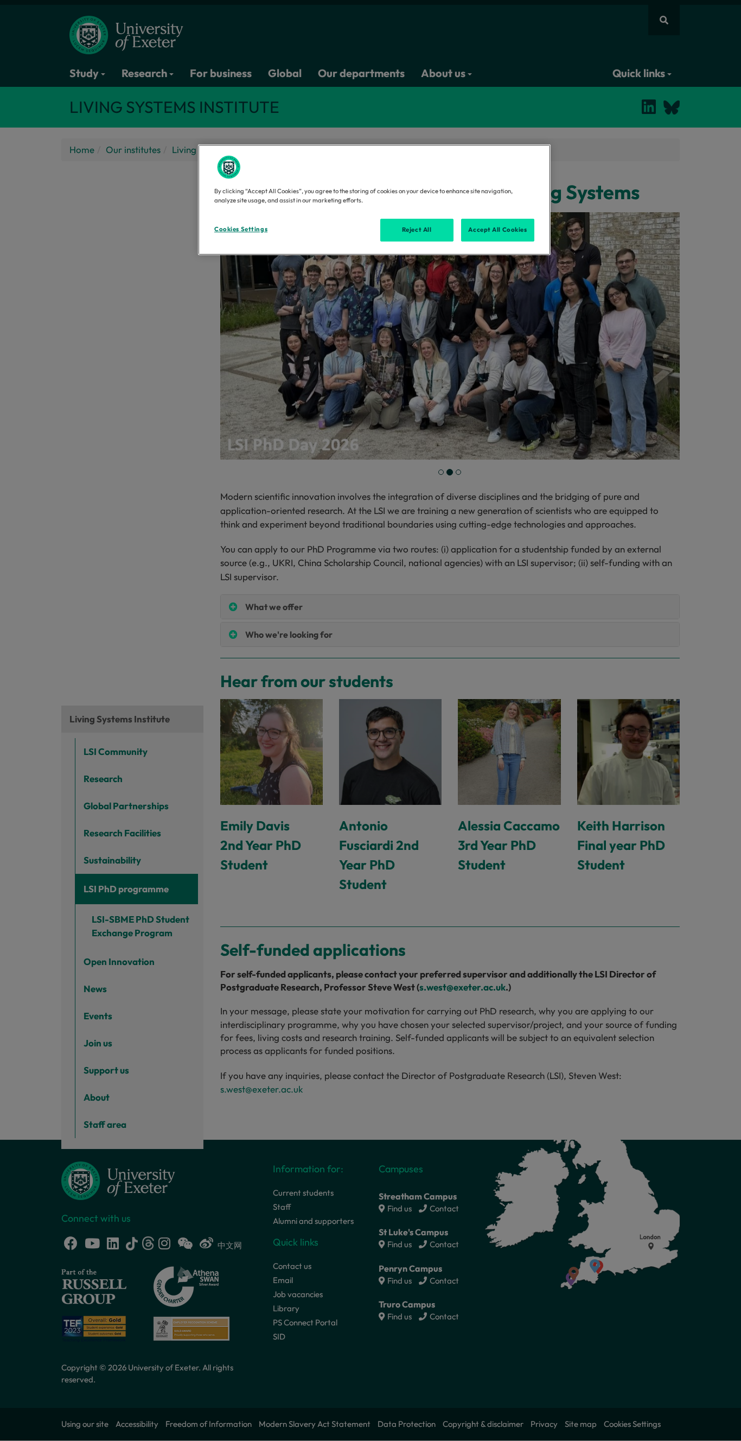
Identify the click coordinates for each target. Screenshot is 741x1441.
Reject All (417, 229)
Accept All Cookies (497, 229)
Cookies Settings (240, 229)
